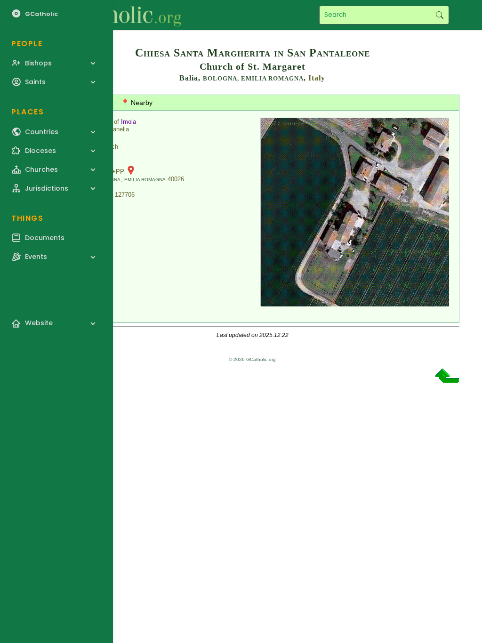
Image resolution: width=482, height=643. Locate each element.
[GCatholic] (116, 15)
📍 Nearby (137, 102)
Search (439, 15)
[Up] (447, 379)
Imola (128, 121)
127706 (125, 194)
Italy (316, 78)
